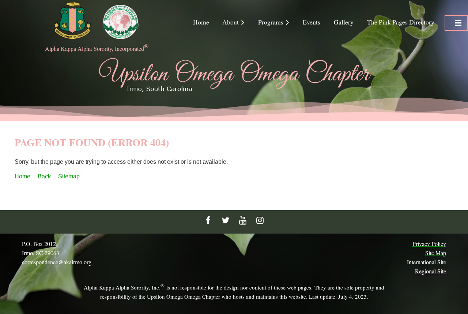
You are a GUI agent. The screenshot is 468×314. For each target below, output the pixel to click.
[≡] (456, 23)
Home (22, 176)
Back (44, 176)
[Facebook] (208, 220)
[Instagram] (260, 220)
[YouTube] (242, 220)
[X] (225, 220)
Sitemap (69, 176)
